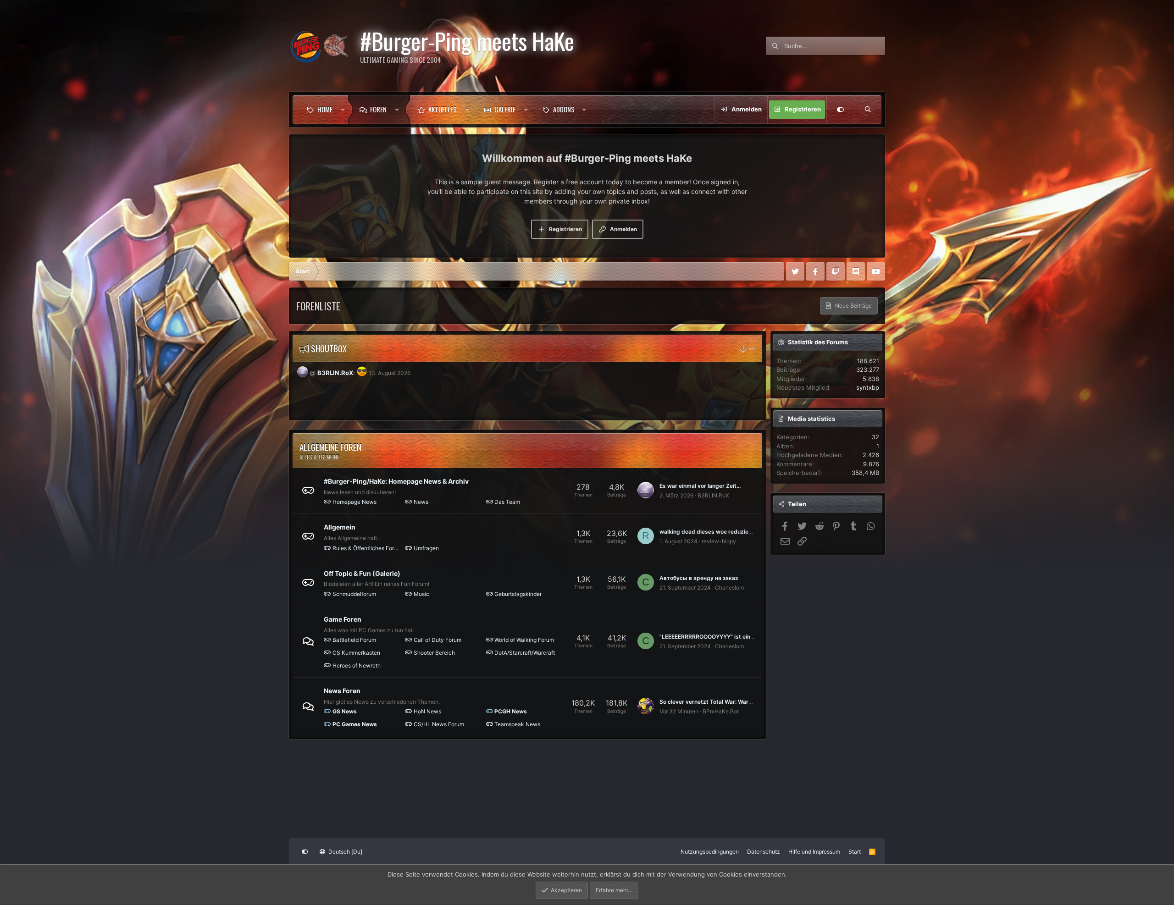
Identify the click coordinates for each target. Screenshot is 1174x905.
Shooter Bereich (434, 652)
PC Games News (354, 724)
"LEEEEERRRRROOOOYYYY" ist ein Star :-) (715, 636)
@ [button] (313, 372)
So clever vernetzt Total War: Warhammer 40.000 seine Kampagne (748, 701)
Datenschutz (763, 851)
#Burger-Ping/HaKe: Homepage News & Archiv (396, 481)
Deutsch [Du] (344, 851)
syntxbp (867, 387)
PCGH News (510, 711)
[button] (343, 109)
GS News (344, 711)
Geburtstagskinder (518, 593)
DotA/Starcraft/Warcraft (524, 652)
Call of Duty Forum (437, 639)
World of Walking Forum (524, 639)
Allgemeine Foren (330, 446)
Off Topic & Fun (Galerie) (362, 573)
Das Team (507, 501)
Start (854, 851)
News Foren (342, 691)
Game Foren (342, 619)
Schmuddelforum (354, 593)
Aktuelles (442, 109)
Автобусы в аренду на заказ (698, 577)
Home (324, 109)
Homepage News (354, 501)
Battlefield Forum (354, 639)
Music (421, 593)
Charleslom (729, 587)
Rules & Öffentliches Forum (366, 548)
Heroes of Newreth (356, 665)
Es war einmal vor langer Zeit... (700, 485)
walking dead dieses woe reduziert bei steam (720, 531)
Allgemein (339, 527)
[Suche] (867, 109)
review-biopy (719, 541)
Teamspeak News (517, 724)
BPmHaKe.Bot (721, 711)
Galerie (504, 109)
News (421, 501)
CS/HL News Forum (439, 724)
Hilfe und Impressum (814, 851)
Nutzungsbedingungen (710, 851)
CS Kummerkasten (356, 652)
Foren (378, 109)
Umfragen (426, 548)
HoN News (427, 711)
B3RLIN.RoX (335, 372)
